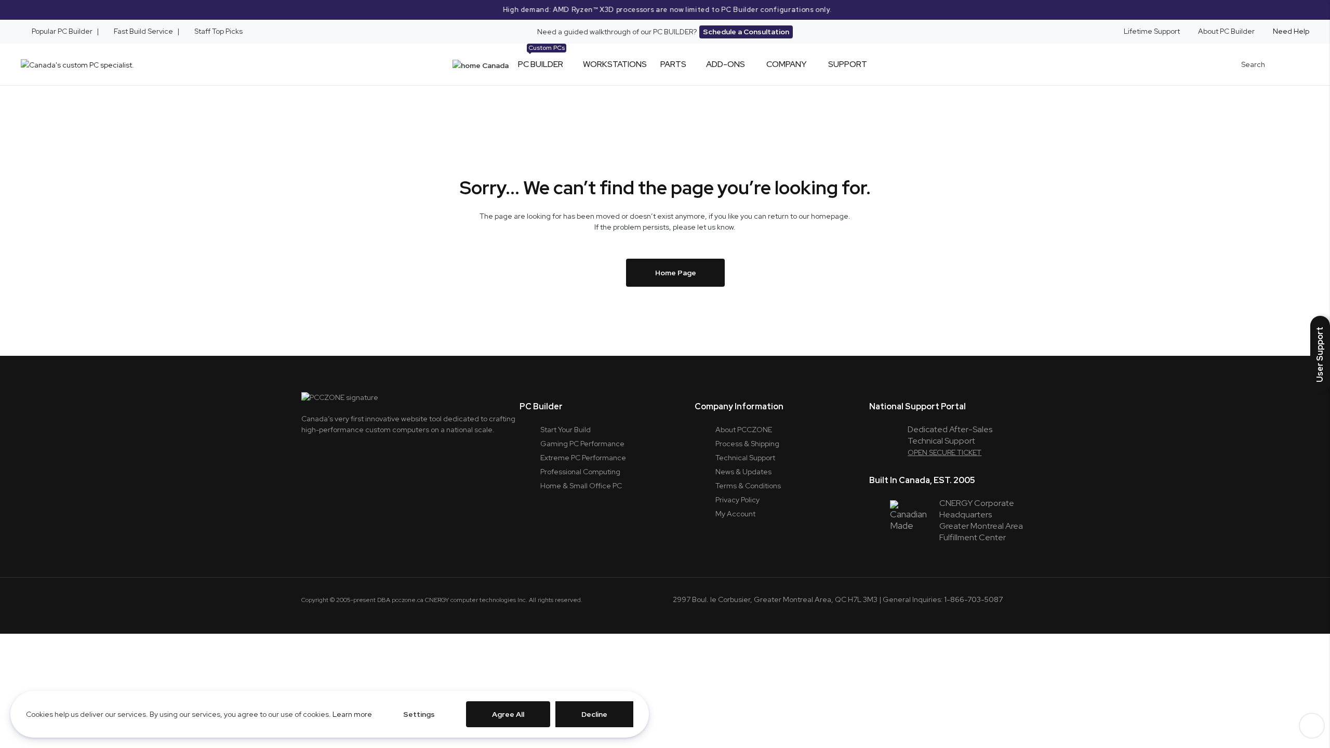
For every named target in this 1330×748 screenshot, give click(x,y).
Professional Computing (580, 471)
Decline (594, 714)
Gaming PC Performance (582, 443)
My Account (735, 513)
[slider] (665, 10)
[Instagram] (335, 452)
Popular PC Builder (61, 31)
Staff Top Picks (218, 31)
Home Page (675, 272)
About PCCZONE (743, 429)
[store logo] (77, 64)
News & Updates (743, 471)
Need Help (1291, 31)
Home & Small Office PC (581, 485)
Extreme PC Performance (583, 457)
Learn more (352, 714)
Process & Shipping (747, 443)
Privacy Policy (737, 499)
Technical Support (745, 457)
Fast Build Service (143, 31)
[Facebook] (363, 452)
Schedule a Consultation (746, 31)
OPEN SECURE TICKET (944, 452)
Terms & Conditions (748, 485)
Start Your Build (565, 429)
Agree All (508, 714)
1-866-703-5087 (974, 599)
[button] (1320, 355)
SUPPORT (847, 64)
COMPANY (786, 64)
